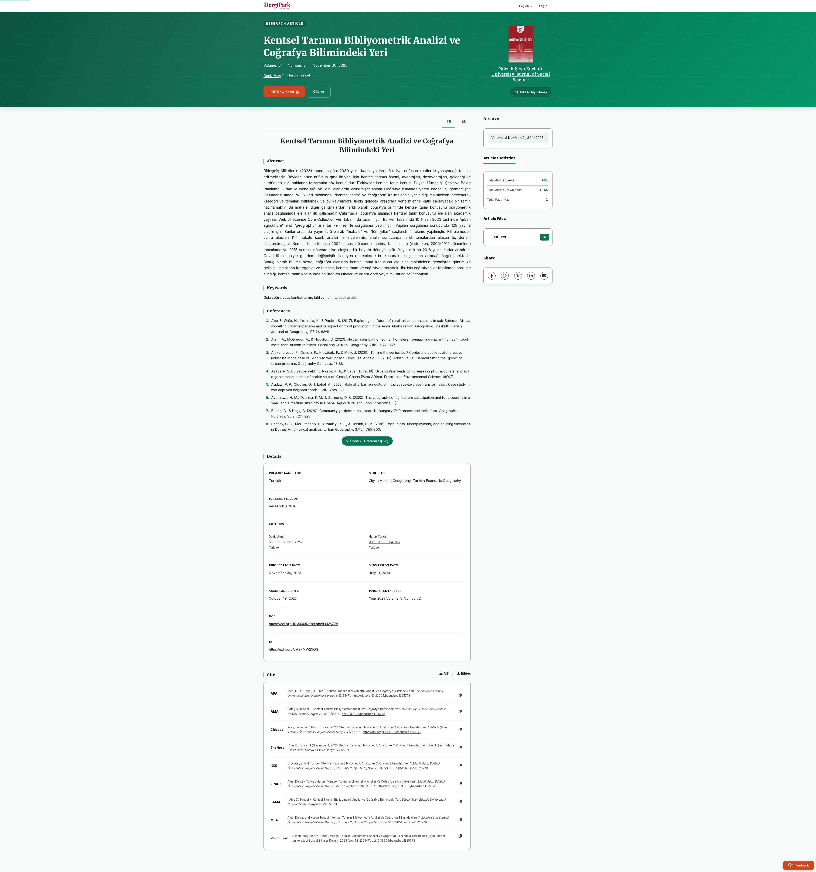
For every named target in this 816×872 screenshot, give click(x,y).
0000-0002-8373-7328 (285, 542)
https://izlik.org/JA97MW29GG (293, 649)
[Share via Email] (544, 276)
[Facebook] (492, 276)
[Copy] (460, 695)
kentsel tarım (301, 297)
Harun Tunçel (298, 75)
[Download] (544, 237)
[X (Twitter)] (518, 276)
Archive (491, 118)
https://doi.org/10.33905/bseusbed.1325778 (303, 624)
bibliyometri (323, 297)
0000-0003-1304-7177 (384, 542)
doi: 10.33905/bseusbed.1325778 (406, 768)
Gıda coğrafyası (276, 297)
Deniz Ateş (272, 76)
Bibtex (466, 673)
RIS (446, 673)
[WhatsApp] (505, 276)
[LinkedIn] (531, 276)
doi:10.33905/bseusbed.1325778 (363, 714)
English (524, 6)
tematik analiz (346, 297)
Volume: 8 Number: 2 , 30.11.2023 (517, 138)
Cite (316, 91)
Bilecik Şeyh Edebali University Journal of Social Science (520, 74)
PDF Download (281, 92)
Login (543, 6)
